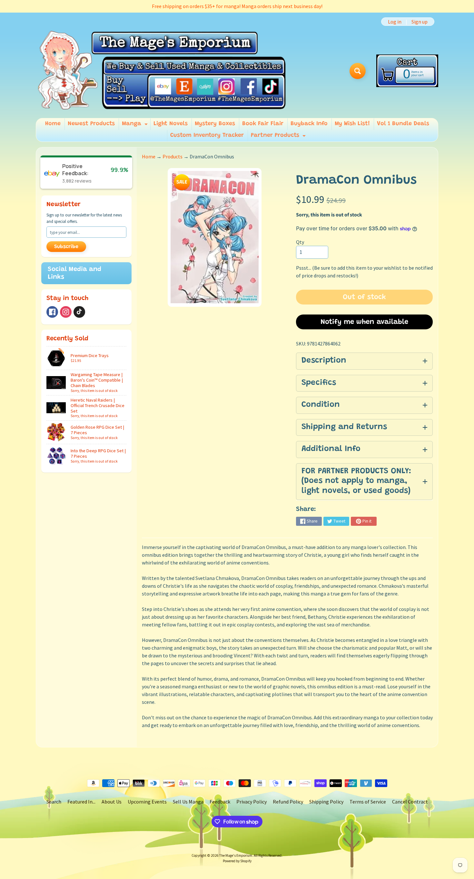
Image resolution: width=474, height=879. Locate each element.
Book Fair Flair (262, 124)
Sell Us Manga (188, 801)
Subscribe (66, 246)
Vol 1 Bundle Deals (403, 124)
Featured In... (81, 801)
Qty (300, 242)
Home (53, 124)
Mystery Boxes (215, 124)
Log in (394, 21)
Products (173, 156)
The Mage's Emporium (235, 855)
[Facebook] (52, 312)
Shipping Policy (326, 801)
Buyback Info (309, 124)
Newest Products (91, 124)
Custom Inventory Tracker (207, 135)
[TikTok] (79, 312)
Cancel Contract (410, 801)
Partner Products (279, 137)
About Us (112, 801)
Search (53, 801)
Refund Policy (288, 801)
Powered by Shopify (237, 861)
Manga (135, 125)
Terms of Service (368, 801)
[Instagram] (66, 312)
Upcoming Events (147, 801)
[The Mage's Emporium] (162, 71)
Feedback (220, 801)
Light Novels (170, 124)
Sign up (419, 21)
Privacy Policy (251, 801)
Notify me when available (364, 322)
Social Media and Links (74, 273)
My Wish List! (352, 124)
